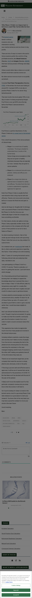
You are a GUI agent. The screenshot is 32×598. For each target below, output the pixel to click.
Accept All (16, 595)
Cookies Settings (16, 585)
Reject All (15, 590)
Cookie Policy (9, 582)
